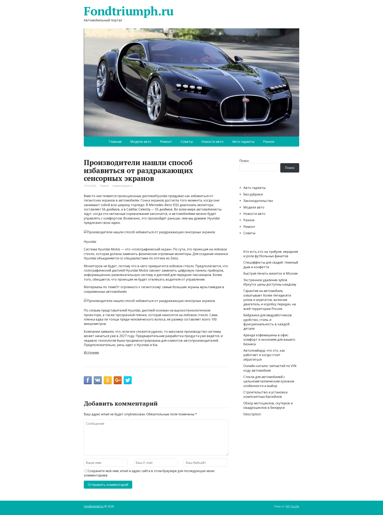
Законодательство (258, 200)
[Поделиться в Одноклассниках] (108, 380)
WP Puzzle (292, 506)
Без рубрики (253, 194)
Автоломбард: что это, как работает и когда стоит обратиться (264, 355)
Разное (268, 141)
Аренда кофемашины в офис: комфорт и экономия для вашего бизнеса (269, 339)
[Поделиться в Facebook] (88, 380)
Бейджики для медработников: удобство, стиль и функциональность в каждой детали (267, 322)
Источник (91, 352)
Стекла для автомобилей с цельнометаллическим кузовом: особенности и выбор (268, 381)
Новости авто (212, 141)
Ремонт (166, 141)
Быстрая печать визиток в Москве (270, 273)
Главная (115, 141)
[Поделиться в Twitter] (128, 380)
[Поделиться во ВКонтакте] (98, 380)
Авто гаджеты (243, 141)
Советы (187, 141)
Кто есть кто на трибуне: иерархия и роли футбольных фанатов (270, 253)
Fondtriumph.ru (129, 11)
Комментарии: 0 (122, 186)
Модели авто (140, 141)
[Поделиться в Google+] (118, 380)
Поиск (244, 161)
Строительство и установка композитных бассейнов (265, 394)
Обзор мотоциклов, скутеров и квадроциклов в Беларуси (268, 405)
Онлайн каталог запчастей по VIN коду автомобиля (269, 368)
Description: (252, 414)
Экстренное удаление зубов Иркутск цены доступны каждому (269, 282)
